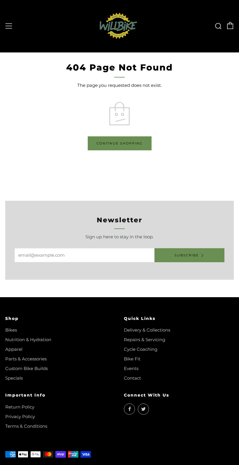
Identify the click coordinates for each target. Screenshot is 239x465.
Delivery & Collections (147, 330)
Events (131, 368)
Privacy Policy (20, 416)
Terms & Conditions (26, 426)
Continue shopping (119, 143)
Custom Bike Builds (26, 368)
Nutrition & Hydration (28, 339)
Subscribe (187, 255)
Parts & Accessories (26, 359)
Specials (14, 378)
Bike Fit (132, 359)
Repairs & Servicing (144, 339)
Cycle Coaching (140, 349)
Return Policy (19, 407)
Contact (132, 378)
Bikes (11, 330)
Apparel (13, 349)
